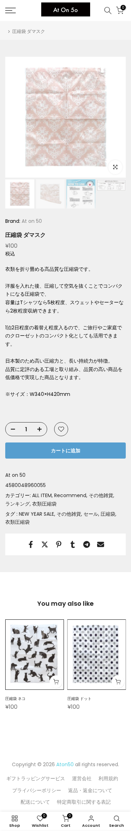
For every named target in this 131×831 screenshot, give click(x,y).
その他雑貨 (101, 495)
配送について (35, 801)
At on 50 (31, 221)
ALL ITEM (42, 495)
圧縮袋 (108, 513)
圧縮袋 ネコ (15, 698)
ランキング (17, 503)
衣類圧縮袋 (44, 503)
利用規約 (108, 778)
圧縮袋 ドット (79, 698)
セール (90, 513)
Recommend (70, 495)
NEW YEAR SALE (36, 513)
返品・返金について (90, 790)
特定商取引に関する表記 (84, 801)
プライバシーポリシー (36, 790)
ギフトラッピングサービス (35, 778)
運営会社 (82, 778)
